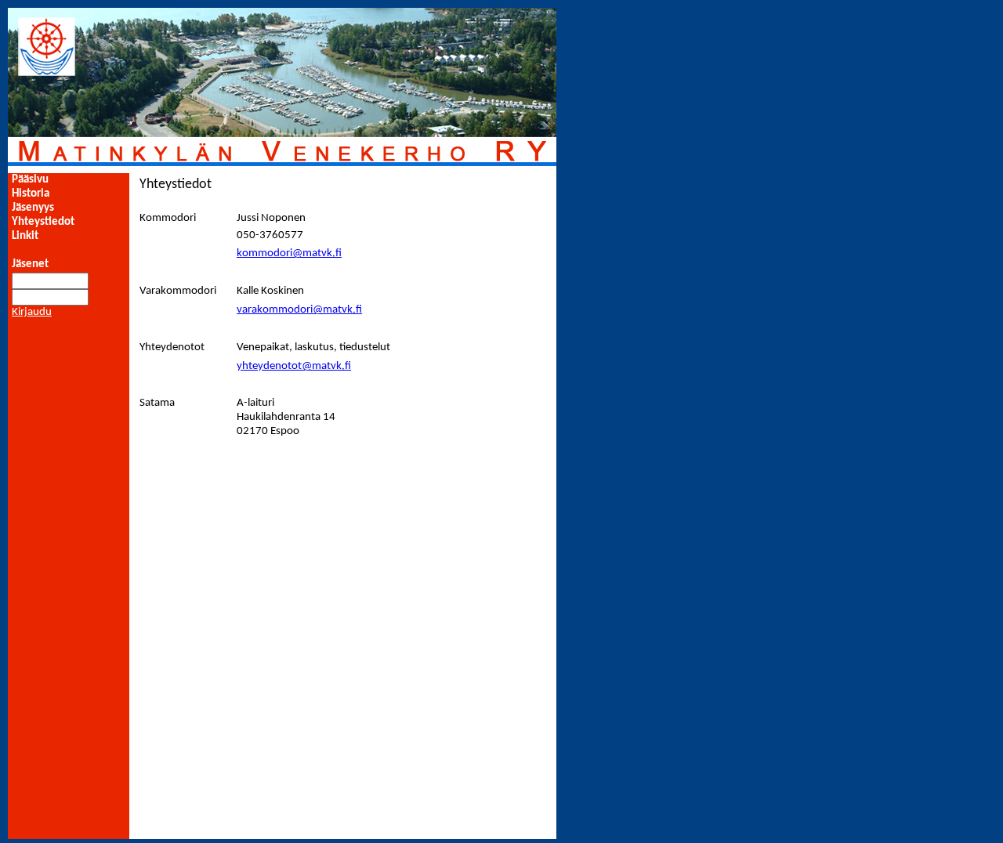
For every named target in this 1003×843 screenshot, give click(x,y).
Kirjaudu (32, 312)
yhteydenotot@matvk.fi (294, 366)
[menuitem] (43, 180)
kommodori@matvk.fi (289, 253)
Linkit (25, 236)
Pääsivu (30, 180)
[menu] (43, 208)
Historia (30, 194)
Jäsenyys (33, 208)
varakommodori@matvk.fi (299, 310)
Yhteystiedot (43, 222)
